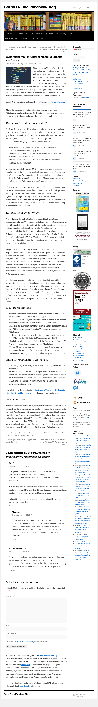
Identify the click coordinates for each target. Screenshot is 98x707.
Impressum (76, 179)
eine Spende (25, 686)
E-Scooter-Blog (77, 88)
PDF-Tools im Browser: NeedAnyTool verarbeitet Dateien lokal (81, 128)
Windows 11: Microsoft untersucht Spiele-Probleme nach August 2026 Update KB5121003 (83, 555)
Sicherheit (28, 433)
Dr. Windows (79, 358)
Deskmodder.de (79, 356)
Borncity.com (77, 67)
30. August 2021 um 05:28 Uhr (22, 515)
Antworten (12, 506)
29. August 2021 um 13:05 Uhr (19, 466)
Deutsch (79, 50)
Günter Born (36, 63)
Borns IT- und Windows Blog (82, 70)
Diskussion (73, 33)
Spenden (24, 38)
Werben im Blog (78, 183)
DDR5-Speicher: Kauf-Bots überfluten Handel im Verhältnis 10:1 (82, 166)
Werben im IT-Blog (12, 38)
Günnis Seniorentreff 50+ (80, 81)
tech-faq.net (78, 346)
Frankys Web (79, 360)
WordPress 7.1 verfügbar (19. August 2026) (82, 536)
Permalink (30, 435)
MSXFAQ (78, 351)
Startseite (8, 33)
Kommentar (10, 596)
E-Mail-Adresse (12, 633)
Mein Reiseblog (78, 84)
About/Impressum (21, 33)
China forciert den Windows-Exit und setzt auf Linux (82, 495)
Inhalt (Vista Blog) (37, 38)
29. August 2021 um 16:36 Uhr (19, 552)
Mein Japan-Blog (78, 86)
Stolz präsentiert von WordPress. (82, 695)
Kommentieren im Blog (57, 33)
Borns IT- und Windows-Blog (30, 7)
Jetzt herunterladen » (58, 101)
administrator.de (80, 349)
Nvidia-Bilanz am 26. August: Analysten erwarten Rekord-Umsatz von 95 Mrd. (82, 115)
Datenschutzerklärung (39, 33)
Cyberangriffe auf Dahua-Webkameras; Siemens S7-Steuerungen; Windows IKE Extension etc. (83, 458)
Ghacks (77, 339)
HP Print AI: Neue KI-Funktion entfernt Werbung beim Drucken (82, 153)
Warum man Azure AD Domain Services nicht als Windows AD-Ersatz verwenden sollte (53, 49)
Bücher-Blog (77, 79)
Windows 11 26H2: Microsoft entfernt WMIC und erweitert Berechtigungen (82, 140)
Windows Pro (79, 337)
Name (8, 625)
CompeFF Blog (79, 353)
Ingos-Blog (78, 344)
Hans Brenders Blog (81, 342)
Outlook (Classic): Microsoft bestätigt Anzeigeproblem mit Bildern (83, 520)
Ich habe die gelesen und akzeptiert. (29, 641)
